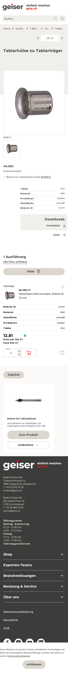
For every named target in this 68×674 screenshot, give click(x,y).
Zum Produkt (28, 434)
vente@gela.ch (11, 510)
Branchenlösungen (19, 576)
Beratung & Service (20, 586)
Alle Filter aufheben (15, 261)
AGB (6, 628)
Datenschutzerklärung (18, 611)
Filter (30, 271)
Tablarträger (46, 28)
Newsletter (10, 620)
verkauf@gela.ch (12, 490)
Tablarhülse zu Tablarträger (60, 28)
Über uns (11, 597)
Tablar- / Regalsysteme (34, 28)
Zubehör (14, 374)
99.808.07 (46, 177)
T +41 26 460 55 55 (13, 507)
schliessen (34, 664)
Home (6, 28)
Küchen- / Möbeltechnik (20, 28)
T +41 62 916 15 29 (13, 487)
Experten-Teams (17, 565)
